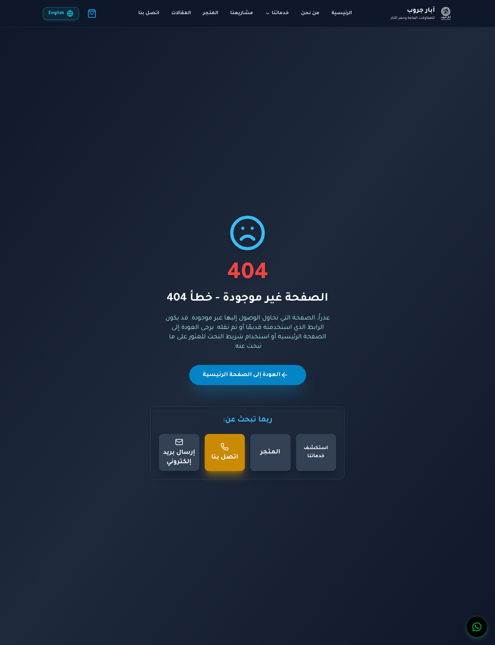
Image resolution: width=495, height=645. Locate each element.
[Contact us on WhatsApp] (477, 627)
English (56, 13)
